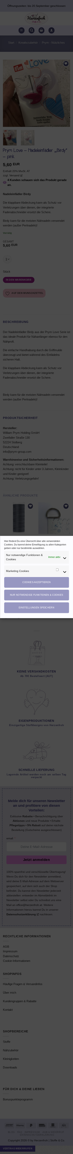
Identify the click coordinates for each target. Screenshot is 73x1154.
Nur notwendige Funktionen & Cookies (36, 595)
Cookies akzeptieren (36, 582)
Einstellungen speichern (36, 607)
